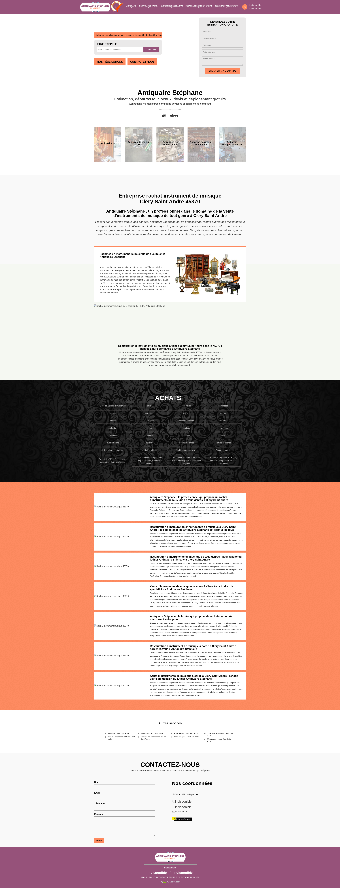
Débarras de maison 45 (148, 7)
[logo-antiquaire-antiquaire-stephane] (95, 7)
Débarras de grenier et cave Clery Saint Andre (153, 738)
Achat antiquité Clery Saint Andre (186, 737)
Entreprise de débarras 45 (172, 7)
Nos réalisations (110, 61)
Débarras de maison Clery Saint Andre (219, 740)
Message (98, 814)
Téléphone (99, 803)
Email (97, 793)
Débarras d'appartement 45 (226, 7)
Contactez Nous (142, 61)
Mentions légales (189, 877)
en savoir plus (108, 161)
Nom (96, 782)
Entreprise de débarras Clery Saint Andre (220, 734)
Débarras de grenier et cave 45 (199, 7)
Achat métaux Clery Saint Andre (186, 733)
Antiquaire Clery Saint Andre (118, 733)
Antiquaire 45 (131, 7)
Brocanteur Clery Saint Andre (152, 733)
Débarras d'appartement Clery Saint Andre (121, 738)
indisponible (255, 5)
